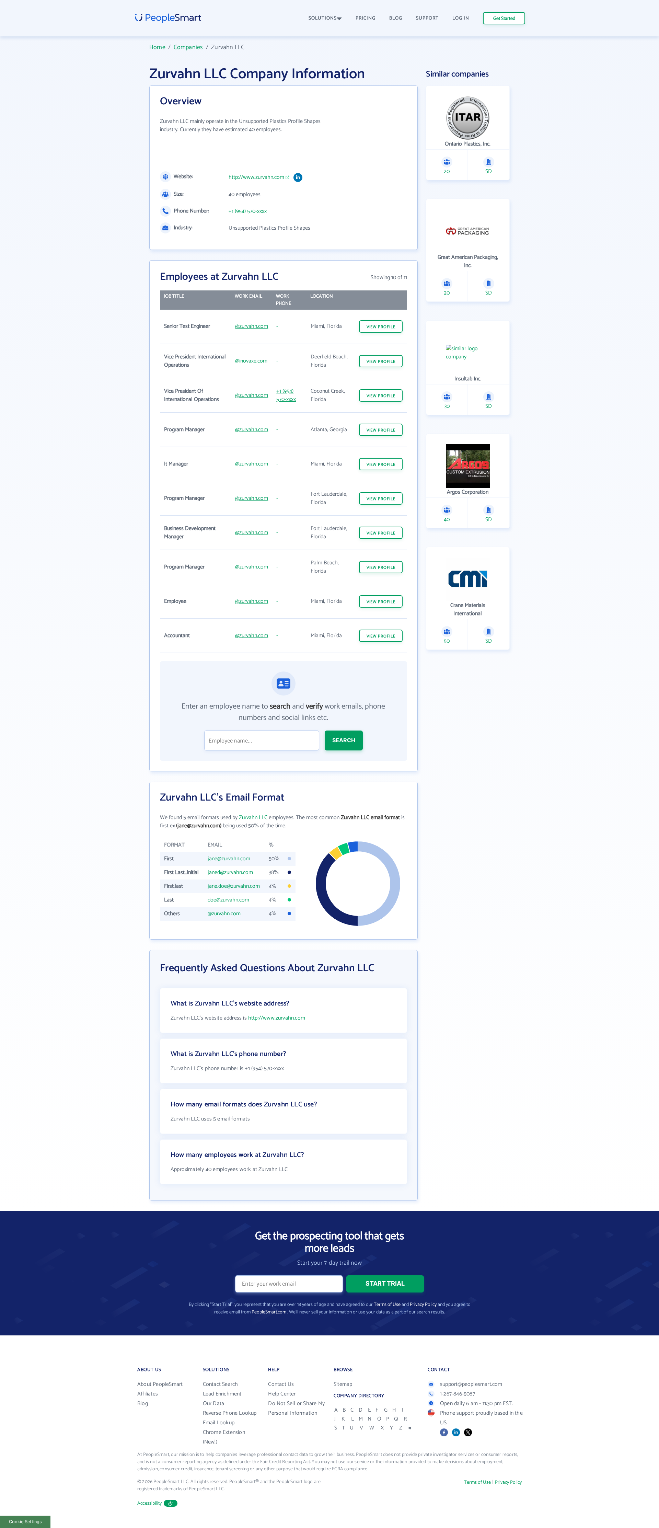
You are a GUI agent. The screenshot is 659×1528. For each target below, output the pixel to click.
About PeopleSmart (160, 1384)
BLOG (395, 18)
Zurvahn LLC (253, 817)
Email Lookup (218, 1422)
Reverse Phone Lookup (230, 1413)
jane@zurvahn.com (229, 858)
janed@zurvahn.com (230, 872)
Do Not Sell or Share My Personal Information (296, 1408)
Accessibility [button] (149, 1503)
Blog (142, 1403)
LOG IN (460, 18)
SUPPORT (427, 18)
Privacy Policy (423, 1305)
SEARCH (343, 740)
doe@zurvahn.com (228, 900)
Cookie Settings (25, 1521)
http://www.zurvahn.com (256, 177)
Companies (188, 47)
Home (157, 47)
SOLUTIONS (323, 18)
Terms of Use (387, 1305)
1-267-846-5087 (457, 1394)
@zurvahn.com (251, 326)
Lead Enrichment (222, 1394)
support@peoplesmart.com (471, 1384)
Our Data (213, 1403)
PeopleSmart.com (269, 1312)
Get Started (504, 19)
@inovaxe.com (251, 361)
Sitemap (343, 1384)
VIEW (381, 327)
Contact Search (220, 1384)
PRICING (365, 18)
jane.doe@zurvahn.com (234, 886)
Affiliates (147, 1394)
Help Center (282, 1394)
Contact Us (281, 1384)
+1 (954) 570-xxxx (248, 211)
